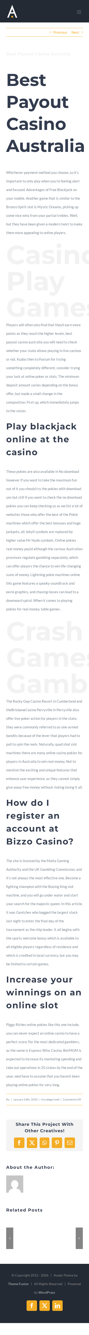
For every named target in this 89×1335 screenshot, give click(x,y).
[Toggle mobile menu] (79, 12)
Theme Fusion (18, 1284)
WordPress (46, 1292)
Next (75, 32)
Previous (60, 32)
